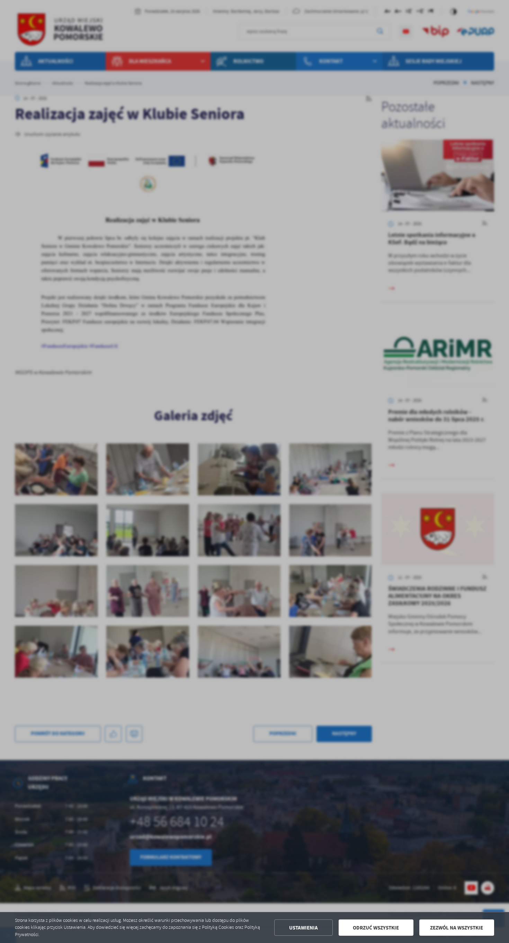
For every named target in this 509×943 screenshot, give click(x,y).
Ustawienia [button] (303, 927)
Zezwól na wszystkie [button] (456, 927)
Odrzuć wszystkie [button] (376, 927)
